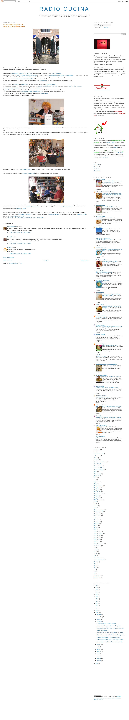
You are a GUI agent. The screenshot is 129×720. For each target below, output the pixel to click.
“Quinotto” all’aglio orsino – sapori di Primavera (107, 387)
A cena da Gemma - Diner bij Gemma (106, 623)
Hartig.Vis (96, 495)
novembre (99, 617)
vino (95, 569)
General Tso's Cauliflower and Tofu (104, 272)
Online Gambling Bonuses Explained (105, 239)
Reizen (95, 525)
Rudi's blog (99, 227)
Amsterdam (97, 449)
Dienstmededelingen (30, 217)
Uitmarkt (96, 561)
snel (95, 547)
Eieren (95, 477)
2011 (97, 608)
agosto (99, 644)
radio (95, 517)
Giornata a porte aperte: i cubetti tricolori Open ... (109, 637)
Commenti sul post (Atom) (15, 263)
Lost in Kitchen (100, 304)
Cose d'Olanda (97, 463)
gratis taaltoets (9, 89)
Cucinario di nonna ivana (102, 280)
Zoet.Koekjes (97, 575)
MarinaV (9, 236)
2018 (97, 592)
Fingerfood (96, 481)
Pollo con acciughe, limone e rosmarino (112, 406)
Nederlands (54, 86)
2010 (97, 610)
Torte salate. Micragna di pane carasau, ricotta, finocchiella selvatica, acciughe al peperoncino (112, 195)
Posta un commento (8, 257)
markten (96, 503)
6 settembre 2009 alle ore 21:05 (19, 232)
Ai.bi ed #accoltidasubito (108, 426)
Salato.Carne (97, 531)
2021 (97, 585)
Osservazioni (97, 515)
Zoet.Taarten (97, 577)
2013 (97, 603)
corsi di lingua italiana (22, 75)
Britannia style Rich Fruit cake (109, 261)
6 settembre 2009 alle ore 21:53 (19, 243)
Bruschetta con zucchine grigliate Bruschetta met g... (110, 632)
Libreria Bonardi (43, 80)
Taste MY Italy (97, 165)
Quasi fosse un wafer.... (108, 217)
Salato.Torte (97, 541)
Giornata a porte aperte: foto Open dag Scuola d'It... (110, 641)
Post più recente (7, 260)
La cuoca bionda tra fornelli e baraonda (106, 364)
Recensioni (96, 521)
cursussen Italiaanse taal (28, 173)
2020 (97, 587)
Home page (46, 260)
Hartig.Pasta (97, 487)
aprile (98, 653)
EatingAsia (99, 355)
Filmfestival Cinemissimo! (32, 206)
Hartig (95, 483)
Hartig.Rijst (96, 489)
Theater (96, 553)
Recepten (96, 523)
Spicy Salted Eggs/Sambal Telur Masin (111, 376)
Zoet (95, 573)
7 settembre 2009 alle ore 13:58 (19, 253)
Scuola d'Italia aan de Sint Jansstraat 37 (31, 91)
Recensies (96, 519)
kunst (95, 501)
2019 (97, 589)
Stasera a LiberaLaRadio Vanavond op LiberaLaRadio (110, 628)
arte (95, 451)
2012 (97, 605)
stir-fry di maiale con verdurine (103, 397)
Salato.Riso (97, 539)
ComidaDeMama (100, 436)
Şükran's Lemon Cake (101, 356)
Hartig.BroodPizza (98, 485)
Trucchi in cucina (98, 557)
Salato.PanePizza (98, 533)
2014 (97, 601)
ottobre (99, 619)
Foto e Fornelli (100, 386)
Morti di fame (99, 416)
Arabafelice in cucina (101, 247)
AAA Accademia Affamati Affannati (105, 191)
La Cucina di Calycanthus (103, 238)
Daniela (9, 247)
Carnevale (96, 459)
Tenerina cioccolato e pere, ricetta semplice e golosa (108, 417)
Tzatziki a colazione (101, 425)
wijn (95, 571)
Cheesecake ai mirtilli (107, 206)
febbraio (99, 658)
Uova (95, 563)
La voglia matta (100, 292)
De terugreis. (105, 228)
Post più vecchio (84, 260)
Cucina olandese (98, 465)
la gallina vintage (100, 205)
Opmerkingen (97, 513)
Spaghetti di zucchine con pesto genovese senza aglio (109, 326)
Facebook (115, 147)
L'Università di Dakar (101, 317)
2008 (97, 663)
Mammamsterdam (12, 226)
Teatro (95, 551)
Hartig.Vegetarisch (98, 493)
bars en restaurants (99, 453)
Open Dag (15, 84)
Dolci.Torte (96, 475)
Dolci (95, 471)
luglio (98, 647)
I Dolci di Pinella (100, 216)
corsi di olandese (32, 75)
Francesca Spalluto (101, 395)
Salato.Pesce (97, 537)
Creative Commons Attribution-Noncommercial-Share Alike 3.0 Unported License (107, 698)
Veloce (95, 565)
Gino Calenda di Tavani (66, 206)
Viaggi (95, 567)
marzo (98, 656)
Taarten (96, 549)
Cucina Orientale (98, 467)
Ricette (95, 527)
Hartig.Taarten (97, 491)
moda (95, 507)
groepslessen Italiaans (44, 86)
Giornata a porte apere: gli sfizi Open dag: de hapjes (110, 639)
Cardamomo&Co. (100, 325)
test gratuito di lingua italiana (65, 75)
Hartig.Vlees (97, 497)
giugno (99, 649)
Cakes (95, 457)
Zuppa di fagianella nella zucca (110, 345)
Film (95, 479)
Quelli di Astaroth (56, 73)
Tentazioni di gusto (101, 343)
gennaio (99, 660)
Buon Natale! (99, 336)
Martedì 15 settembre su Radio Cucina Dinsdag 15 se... (111, 635)
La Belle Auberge (100, 179)
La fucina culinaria (101, 405)
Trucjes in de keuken (99, 559)
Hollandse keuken (98, 499)
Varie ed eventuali (100, 315)
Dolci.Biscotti (97, 473)
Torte (95, 555)
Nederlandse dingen (99, 509)
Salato (95, 529)
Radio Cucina (64, 9)
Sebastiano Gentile (21, 208)
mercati (96, 505)
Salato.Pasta (97, 535)
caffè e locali (97, 455)
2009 (97, 612)
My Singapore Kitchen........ (103, 260)
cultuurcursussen (37, 88)
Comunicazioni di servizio (15, 217)
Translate (106, 27)
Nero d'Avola (97, 167)
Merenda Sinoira (100, 334)
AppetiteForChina (100, 271)
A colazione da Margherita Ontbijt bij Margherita (109, 625)
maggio (99, 651)
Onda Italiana (97, 170)
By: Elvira (98, 437)
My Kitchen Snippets (101, 375)
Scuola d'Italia (24, 84)
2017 (97, 594)
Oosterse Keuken (98, 511)
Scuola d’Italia (28, 73)
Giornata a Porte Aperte (17, 73)
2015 (97, 599)
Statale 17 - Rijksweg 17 (103, 630)
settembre (99, 621)
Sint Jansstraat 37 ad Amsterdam (24, 78)
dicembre (99, 614)
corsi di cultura (53, 75)
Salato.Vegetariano (98, 543)
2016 (97, 596)
